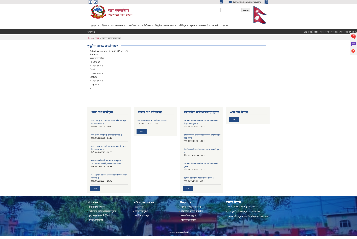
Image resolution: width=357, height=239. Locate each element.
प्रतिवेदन (182, 25)
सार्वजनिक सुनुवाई (188, 215)
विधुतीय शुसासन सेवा (164, 25)
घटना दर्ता (139, 207)
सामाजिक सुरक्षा (141, 211)
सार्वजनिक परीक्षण (188, 220)
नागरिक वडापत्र (142, 215)
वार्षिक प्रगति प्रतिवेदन (191, 207)
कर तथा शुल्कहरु (96, 220)
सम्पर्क (225, 25)
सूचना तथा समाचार (97, 207)
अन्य (95, 189)
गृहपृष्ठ (94, 25)
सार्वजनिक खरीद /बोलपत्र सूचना (102, 211)
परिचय (104, 25)
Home (90, 38)
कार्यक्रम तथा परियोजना (140, 25)
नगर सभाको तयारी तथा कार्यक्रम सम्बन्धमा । (106, 135)
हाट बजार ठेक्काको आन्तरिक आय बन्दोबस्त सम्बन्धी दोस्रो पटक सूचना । (326, 32)
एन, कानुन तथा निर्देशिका (99, 215)
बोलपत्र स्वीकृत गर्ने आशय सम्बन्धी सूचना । (199, 178)
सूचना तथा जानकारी (199, 25)
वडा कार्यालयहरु (118, 25)
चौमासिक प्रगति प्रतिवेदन (192, 211)
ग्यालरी (215, 25)
